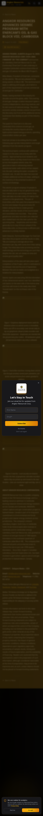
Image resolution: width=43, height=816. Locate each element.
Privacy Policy (15, 806)
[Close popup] (38, 383)
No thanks (21, 429)
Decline (12, 810)
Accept (30, 810)
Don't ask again (21, 431)
